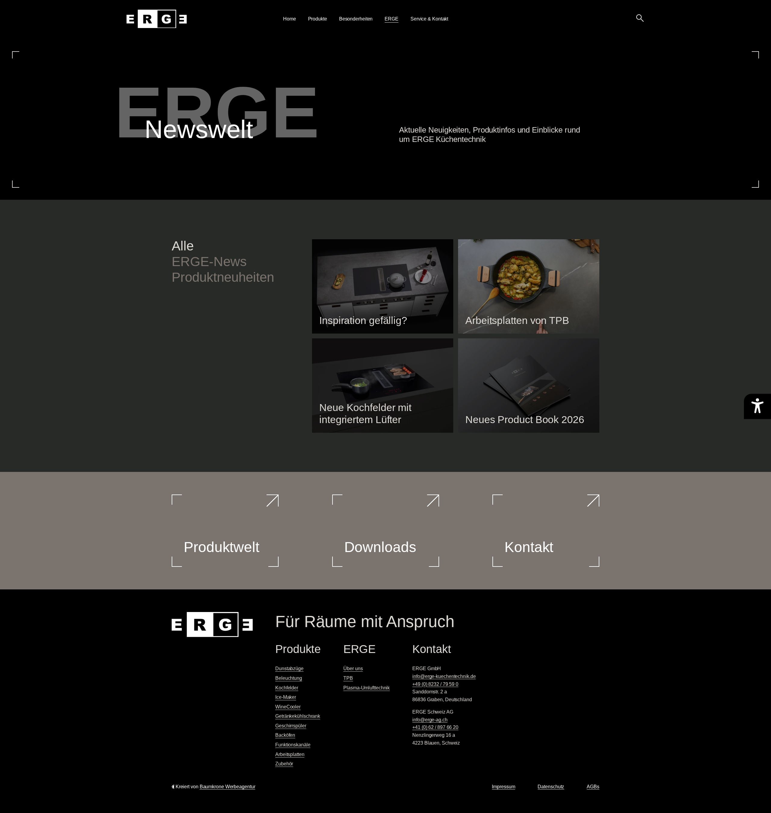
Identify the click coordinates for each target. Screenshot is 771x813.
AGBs (593, 786)
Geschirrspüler (290, 725)
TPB (348, 678)
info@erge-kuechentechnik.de (444, 676)
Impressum (503, 786)
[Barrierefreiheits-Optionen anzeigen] (757, 406)
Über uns (353, 668)
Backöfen (285, 735)
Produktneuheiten (223, 277)
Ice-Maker (285, 697)
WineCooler (288, 706)
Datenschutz (551, 786)
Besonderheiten (356, 18)
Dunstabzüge (289, 668)
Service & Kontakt (429, 18)
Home (289, 18)
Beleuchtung (288, 678)
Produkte (317, 18)
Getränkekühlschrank (297, 716)
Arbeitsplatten (289, 754)
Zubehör (284, 763)
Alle (183, 246)
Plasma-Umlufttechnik (366, 687)
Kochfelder (286, 687)
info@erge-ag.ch (430, 719)
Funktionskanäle (293, 744)
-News (209, 261)
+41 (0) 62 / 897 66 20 (435, 727)
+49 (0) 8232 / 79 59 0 (435, 684)
